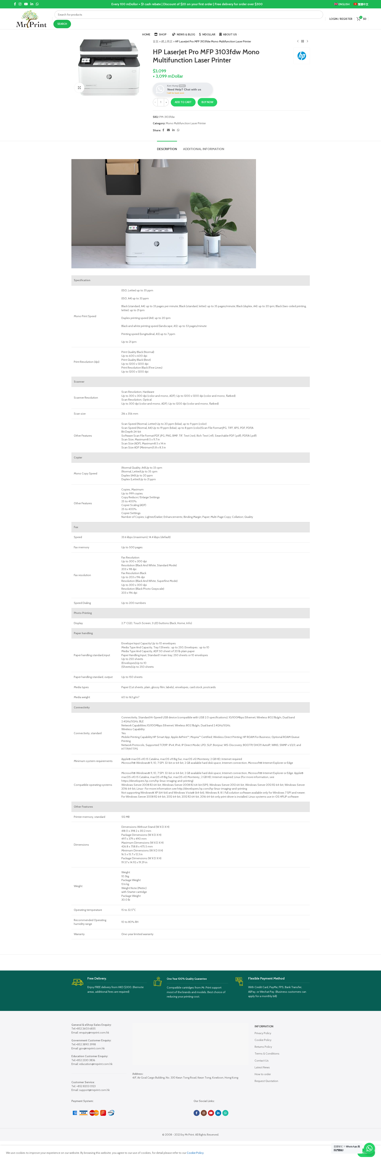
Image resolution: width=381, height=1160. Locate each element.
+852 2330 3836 (85, 1060)
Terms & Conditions (267, 1053)
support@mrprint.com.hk (94, 1090)
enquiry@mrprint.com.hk (94, 1032)
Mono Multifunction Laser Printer (186, 123)
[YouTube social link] (26, 4)
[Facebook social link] (15, 4)
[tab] (167, 147)
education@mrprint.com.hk (95, 1064)
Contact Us (262, 1060)
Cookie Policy (263, 1040)
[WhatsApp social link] (37, 4)
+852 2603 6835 (86, 1028)
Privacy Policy (263, 1033)
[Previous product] (297, 41)
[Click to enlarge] (79, 88)
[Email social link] (168, 130)
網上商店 (166, 41)
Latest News (262, 1067)
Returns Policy (263, 1047)
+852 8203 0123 (86, 1086)
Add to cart (183, 102)
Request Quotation (266, 1081)
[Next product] (307, 41)
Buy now (207, 102)
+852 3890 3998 (86, 1044)
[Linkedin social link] (31, 4)
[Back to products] (302, 41)
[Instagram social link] (20, 4)
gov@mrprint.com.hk (92, 1048)
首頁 (155, 41)
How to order (263, 1074)
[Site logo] (31, 18)
